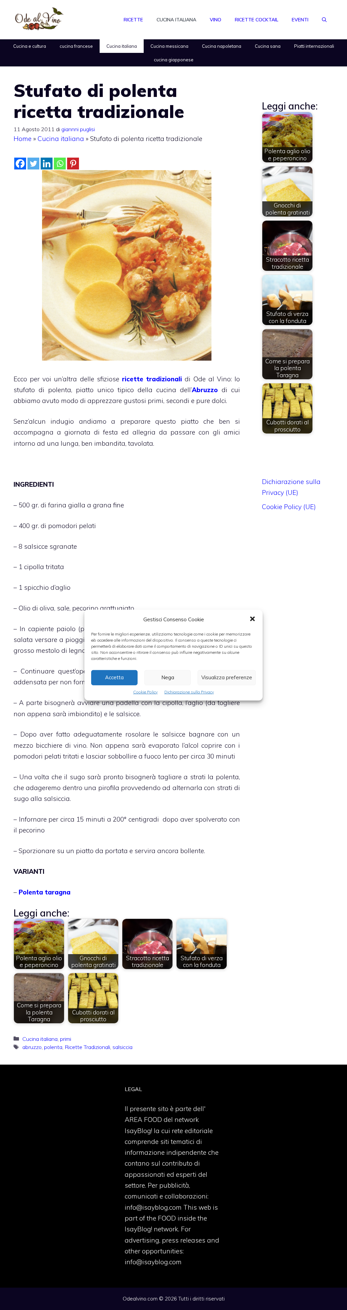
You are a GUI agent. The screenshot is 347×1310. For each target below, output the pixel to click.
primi (65, 1038)
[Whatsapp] (60, 163)
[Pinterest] (73, 163)
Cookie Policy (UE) (289, 507)
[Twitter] (33, 163)
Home (23, 139)
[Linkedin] (47, 163)
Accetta (114, 677)
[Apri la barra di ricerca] (324, 19)
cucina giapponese (173, 59)
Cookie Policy (145, 691)
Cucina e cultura (29, 46)
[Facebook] (20, 163)
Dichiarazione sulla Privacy (189, 691)
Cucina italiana (176, 20)
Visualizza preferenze (226, 677)
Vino (215, 20)
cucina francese (76, 46)
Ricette (133, 20)
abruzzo (32, 1047)
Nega (167, 677)
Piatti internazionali (314, 46)
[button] (252, 619)
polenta (53, 1047)
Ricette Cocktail (256, 20)
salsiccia (122, 1047)
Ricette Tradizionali (87, 1047)
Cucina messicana (169, 46)
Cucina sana (268, 46)
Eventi (300, 20)
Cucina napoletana (221, 46)
